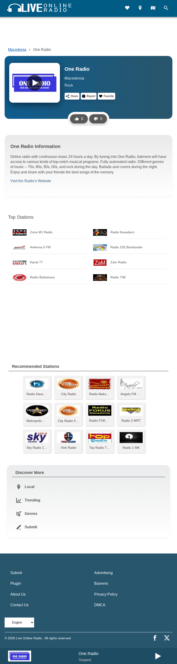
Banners (101, 583)
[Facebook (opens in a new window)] (154, 637)
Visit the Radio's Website (30, 181)
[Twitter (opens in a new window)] (166, 637)
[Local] (140, 8)
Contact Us (19, 605)
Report (91, 96)
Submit (16, 573)
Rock (69, 85)
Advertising (103, 573)
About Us (18, 594)
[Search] (165, 8)
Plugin (15, 583)
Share (74, 96)
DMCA (99, 605)
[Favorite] (127, 8)
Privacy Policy (106, 594)
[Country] (153, 8)
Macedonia (17, 50)
